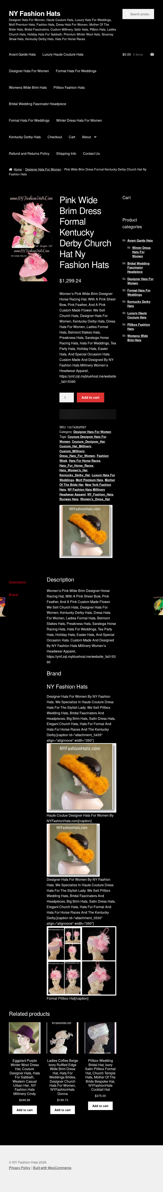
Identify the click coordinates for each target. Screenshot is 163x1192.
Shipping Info (66, 153)
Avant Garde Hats (22, 54)
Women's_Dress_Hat (95, 499)
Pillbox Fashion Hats (69, 87)
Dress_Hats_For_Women (77, 456)
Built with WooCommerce (52, 1167)
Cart (72, 136)
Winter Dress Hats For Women (79, 120)
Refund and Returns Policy (29, 153)
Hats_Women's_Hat (73, 470)
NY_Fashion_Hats (100, 494)
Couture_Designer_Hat (88, 441)
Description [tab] (17, 582)
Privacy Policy (19, 1167)
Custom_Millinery (72, 451)
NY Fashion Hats (34, 13)
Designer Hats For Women (29, 70)
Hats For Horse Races (84, 460)
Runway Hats (69, 499)
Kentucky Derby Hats (25, 136)
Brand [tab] (13, 594)
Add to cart (90, 397)
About (86, 136)
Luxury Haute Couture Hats (62, 54)
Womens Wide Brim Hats (28, 87)
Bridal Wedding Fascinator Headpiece (37, 103)
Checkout (55, 136)
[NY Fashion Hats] (85, 531)
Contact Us (91, 153)
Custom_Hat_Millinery (75, 446)
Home (18, 169)
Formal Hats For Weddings (76, 70)
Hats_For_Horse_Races (76, 465)
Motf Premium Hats (89, 480)
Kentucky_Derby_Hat (74, 475)
